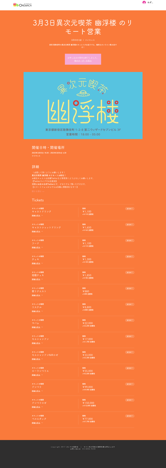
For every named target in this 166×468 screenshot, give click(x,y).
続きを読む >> (38, 191)
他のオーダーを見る (83, 61)
